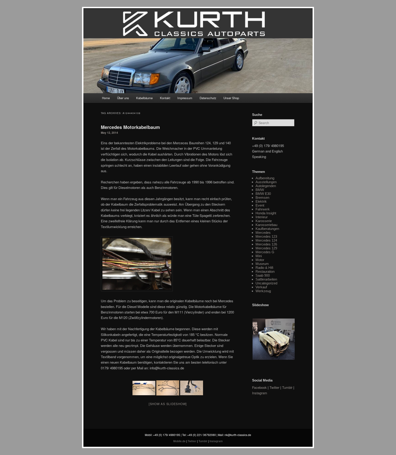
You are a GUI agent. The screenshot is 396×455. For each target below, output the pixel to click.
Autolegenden (266, 186)
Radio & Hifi (264, 268)
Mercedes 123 (266, 236)
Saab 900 (263, 275)
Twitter (274, 387)
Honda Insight (266, 213)
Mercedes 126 (266, 244)
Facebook (259, 387)
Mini (259, 256)
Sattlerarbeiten (266, 279)
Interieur (262, 217)
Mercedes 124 (266, 240)
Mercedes (263, 232)
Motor (260, 260)
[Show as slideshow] (168, 404)
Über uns (123, 98)
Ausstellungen (266, 182)
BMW (260, 190)
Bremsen (262, 197)
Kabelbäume (144, 98)
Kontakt (165, 98)
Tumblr (287, 387)
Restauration (265, 271)
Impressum (184, 98)
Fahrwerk (263, 209)
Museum (262, 264)
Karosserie (264, 221)
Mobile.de (179, 441)
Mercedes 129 (266, 248)
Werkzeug (263, 291)
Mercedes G (265, 252)
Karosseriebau (266, 225)
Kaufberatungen (267, 229)
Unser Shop (231, 98)
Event (260, 205)
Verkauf (261, 287)
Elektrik (261, 201)
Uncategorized (266, 283)
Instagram (259, 392)
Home (106, 98)
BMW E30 (263, 194)
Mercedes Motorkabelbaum (130, 127)
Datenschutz (208, 98)
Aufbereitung (265, 178)
